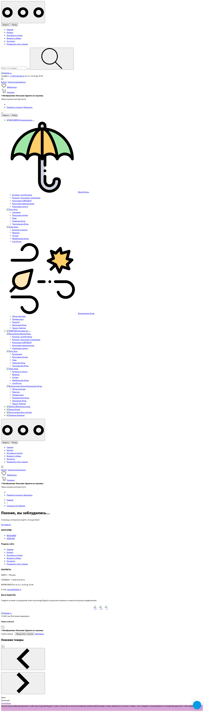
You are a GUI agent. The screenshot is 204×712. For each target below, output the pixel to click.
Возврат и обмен (14, 38)
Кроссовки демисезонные (23, 203)
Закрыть (5, 25)
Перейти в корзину (15, 107)
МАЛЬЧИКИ (11, 535)
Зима (15, 227)
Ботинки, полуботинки (22, 195)
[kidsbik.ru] (6, 73)
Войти (4, 82)
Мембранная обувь (20, 238)
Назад (14, 25)
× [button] (1, 709)
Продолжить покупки (24, 634)
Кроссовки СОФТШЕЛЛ (22, 200)
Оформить (27, 107)
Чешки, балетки (19, 328)
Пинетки (16, 322)
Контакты (11, 41)
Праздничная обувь (20, 398)
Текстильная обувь (20, 224)
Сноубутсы (17, 241)
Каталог (10, 32)
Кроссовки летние (20, 215)
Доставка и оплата (14, 35)
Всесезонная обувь (86, 313)
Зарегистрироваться (17, 82)
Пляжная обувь (18, 221)
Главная (10, 29)
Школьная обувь (19, 325)
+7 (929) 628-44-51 (17, 76)
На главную (6, 524)
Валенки (15, 232)
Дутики (15, 235)
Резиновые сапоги (20, 206)
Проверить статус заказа (17, 44)
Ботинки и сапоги (19, 230)
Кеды (14, 218)
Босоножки (17, 354)
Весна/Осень (83, 192)
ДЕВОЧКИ (11, 538)
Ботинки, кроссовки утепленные (26, 198)
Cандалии (16, 212)
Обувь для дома (19, 316)
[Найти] (52, 59)
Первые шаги (18, 319)
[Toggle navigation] (23, 12)
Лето (15, 209)
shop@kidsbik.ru (14, 589)
